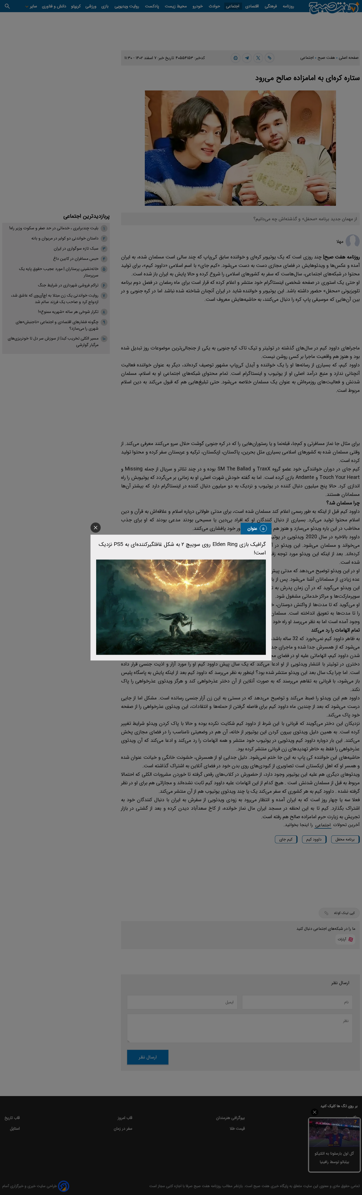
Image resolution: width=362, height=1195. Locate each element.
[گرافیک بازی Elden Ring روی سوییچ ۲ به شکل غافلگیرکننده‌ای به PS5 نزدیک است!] (181, 607)
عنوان (252, 528)
